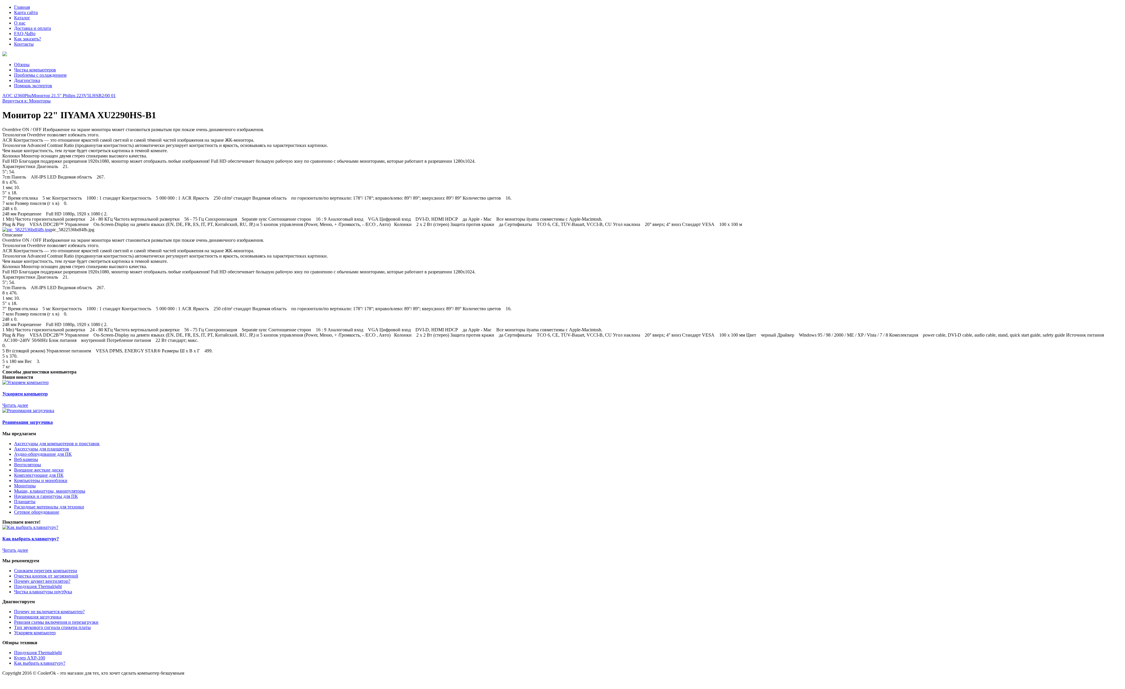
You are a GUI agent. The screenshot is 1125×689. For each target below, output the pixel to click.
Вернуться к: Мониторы (26, 100)
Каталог (22, 17)
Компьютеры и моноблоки (40, 480)
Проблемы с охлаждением (40, 75)
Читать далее (15, 405)
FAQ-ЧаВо (24, 33)
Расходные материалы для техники (49, 506)
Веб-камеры (26, 459)
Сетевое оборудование (36, 512)
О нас (19, 22)
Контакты (24, 44)
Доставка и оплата (32, 28)
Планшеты (24, 501)
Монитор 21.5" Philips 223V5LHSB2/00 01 (74, 95)
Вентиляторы (27, 464)
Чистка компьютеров (35, 69)
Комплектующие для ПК (39, 475)
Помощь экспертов (33, 85)
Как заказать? (27, 38)
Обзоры (22, 64)
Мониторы (25, 485)
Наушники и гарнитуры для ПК (46, 496)
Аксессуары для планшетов (41, 448)
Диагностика (27, 80)
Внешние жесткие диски (39, 469)
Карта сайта (26, 12)
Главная (22, 7)
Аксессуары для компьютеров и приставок (57, 443)
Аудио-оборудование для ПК (43, 454)
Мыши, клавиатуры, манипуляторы (49, 491)
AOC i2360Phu (17, 95)
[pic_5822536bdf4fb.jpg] (26, 229)
